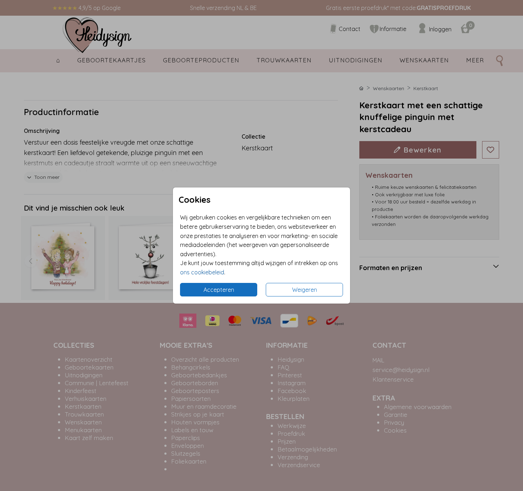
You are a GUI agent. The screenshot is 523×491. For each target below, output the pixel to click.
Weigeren (304, 289)
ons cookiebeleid (202, 272)
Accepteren (219, 289)
